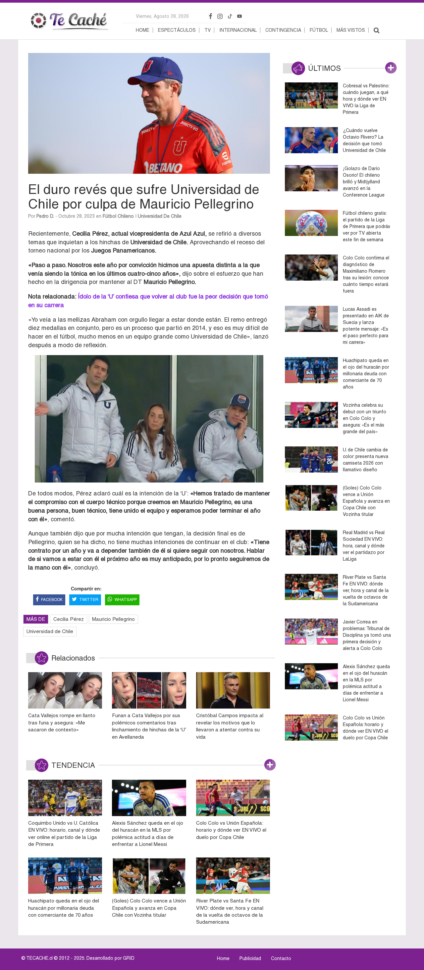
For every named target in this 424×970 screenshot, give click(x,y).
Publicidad (250, 958)
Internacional (238, 30)
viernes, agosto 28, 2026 (162, 16)
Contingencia (283, 30)
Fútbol (319, 30)
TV (207, 30)
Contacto (281, 958)
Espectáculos (177, 30)
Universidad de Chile (160, 216)
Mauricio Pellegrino (113, 619)
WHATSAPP (126, 599)
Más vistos (351, 30)
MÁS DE (35, 619)
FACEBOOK (52, 599)
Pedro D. (45, 216)
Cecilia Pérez (68, 619)
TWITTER (88, 599)
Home (142, 30)
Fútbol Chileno (118, 216)
